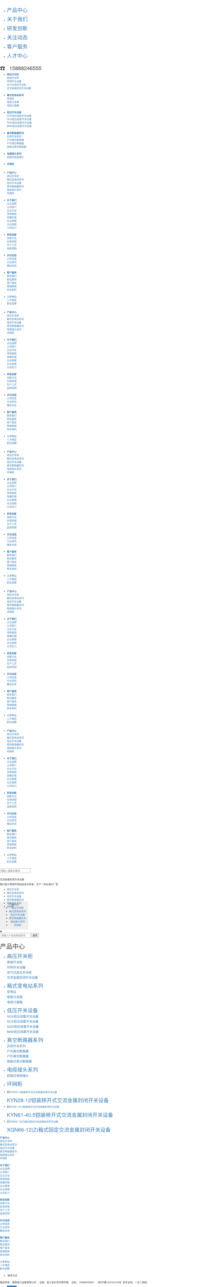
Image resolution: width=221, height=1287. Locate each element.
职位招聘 (12, 303)
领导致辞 (12, 214)
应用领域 (12, 241)
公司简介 (12, 207)
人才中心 (17, 55)
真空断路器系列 (15, 133)
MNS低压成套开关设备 (19, 126)
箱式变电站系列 (15, 95)
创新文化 (12, 238)
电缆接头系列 (14, 153)
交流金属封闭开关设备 (19, 88)
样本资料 (12, 289)
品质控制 (12, 248)
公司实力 (12, 227)
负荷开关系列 (14, 136)
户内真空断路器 (15, 139)
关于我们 (17, 19)
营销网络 (12, 286)
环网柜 (10, 164)
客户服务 (17, 46)
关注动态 (17, 37)
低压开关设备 (14, 112)
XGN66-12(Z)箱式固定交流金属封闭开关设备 (59, 1129)
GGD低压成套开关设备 (19, 122)
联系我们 (12, 276)
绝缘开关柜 (13, 77)
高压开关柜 (13, 74)
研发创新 (17, 28)
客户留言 (12, 282)
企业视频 (12, 224)
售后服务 (12, 279)
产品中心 (17, 9)
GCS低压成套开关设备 (19, 119)
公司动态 (12, 258)
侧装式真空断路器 (16, 146)
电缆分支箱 (13, 102)
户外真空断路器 (15, 143)
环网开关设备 (14, 81)
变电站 (10, 98)
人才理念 (12, 300)
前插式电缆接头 (15, 157)
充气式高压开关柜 (16, 84)
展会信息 (12, 265)
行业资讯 (12, 262)
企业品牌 (12, 203)
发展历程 (12, 217)
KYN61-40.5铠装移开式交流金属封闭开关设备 (60, 1114)
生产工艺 (12, 245)
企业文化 (12, 210)
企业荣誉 (12, 220)
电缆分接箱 (13, 105)
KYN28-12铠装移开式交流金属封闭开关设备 (58, 1100)
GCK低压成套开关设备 (19, 115)
